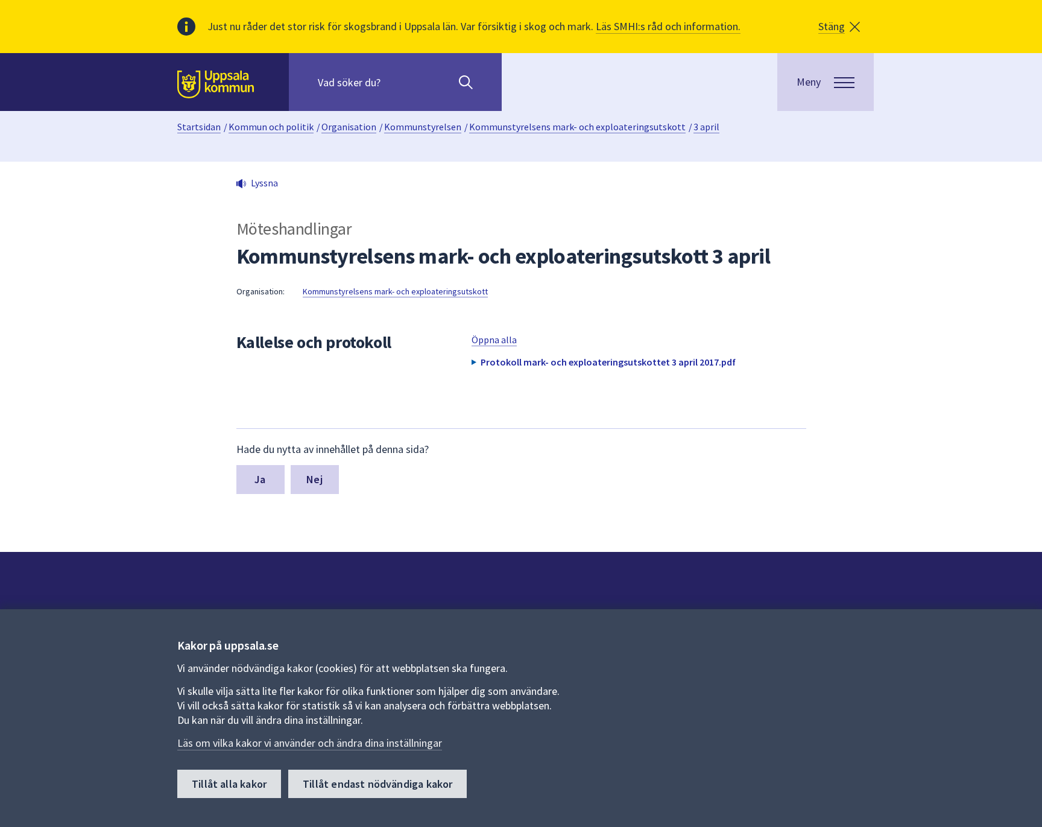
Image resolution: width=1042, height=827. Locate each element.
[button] (839, 26)
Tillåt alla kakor (229, 784)
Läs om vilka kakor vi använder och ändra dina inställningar (309, 743)
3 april (706, 127)
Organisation (348, 127)
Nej (314, 479)
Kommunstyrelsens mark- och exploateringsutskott (577, 127)
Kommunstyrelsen (422, 127)
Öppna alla (494, 340)
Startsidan (199, 127)
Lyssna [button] (264, 183)
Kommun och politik (271, 127)
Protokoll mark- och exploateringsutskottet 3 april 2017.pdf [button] (608, 362)
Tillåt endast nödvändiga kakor (377, 784)
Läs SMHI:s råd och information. (668, 26)
